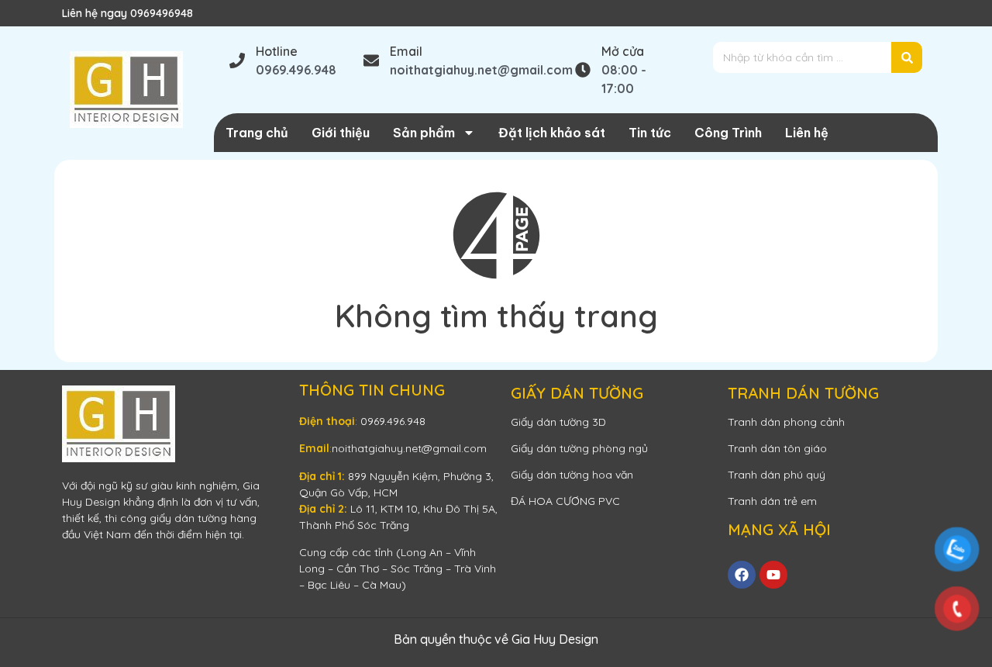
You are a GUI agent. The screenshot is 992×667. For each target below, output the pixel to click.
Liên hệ (806, 132)
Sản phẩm (424, 132)
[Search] (906, 57)
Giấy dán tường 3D (558, 422)
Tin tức (650, 132)
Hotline (277, 51)
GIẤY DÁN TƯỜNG (577, 393)
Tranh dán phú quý (776, 475)
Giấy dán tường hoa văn (572, 475)
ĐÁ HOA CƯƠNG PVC (565, 501)
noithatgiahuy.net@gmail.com (409, 448)
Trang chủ (257, 132)
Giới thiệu (341, 132)
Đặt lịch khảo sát (551, 132)
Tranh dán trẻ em (772, 501)
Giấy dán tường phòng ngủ (579, 448)
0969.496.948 (392, 421)
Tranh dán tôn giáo (777, 448)
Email (406, 51)
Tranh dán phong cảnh (786, 422)
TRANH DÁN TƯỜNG (803, 393)
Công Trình (728, 132)
